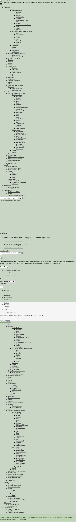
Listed (17, 114)
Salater (10, 82)
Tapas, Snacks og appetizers (15, 85)
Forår (13, 173)
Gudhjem (18, 106)
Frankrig (18, 18)
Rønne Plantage (20, 146)
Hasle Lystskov (20, 139)
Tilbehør (14, 49)
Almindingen (19, 131)
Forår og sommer (17, 88)
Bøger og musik (12, 166)
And (17, 33)
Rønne (17, 115)
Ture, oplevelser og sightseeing (16, 93)
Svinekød (18, 42)
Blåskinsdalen (20, 133)
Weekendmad (15, 52)
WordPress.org (8, 299)
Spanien (18, 28)
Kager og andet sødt (17, 56)
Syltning (10, 83)
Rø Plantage (19, 144)
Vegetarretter (15, 50)
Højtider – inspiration (14, 181)
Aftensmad (11, 9)
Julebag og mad (16, 72)
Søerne (14, 152)
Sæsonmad (11, 87)
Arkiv (1, 281)
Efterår (14, 176)
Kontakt (10, 193)
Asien (17, 14)
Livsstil (6, 165)
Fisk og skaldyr (20, 34)
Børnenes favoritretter (14, 58)
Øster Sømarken (20, 128)
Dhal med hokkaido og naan (11, 272)
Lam (17, 39)
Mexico (18, 23)
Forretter (10, 61)
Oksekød (18, 41)
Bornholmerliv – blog (14, 169)
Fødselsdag (15, 69)
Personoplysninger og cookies (16, 195)
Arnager (18, 99)
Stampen (18, 125)
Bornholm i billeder (13, 187)
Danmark (18, 15)
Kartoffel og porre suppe (10, 275)
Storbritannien (20, 17)
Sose (17, 122)
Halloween (15, 71)
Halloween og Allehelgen (19, 182)
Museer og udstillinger (14, 160)
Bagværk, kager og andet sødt (16, 53)
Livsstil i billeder (12, 188)
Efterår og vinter (16, 90)
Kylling (18, 37)
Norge (17, 26)
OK (17, 519)
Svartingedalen (20, 147)
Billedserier (7, 185)
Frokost (10, 64)
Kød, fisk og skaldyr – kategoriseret (22, 31)
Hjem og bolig (12, 179)
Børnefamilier (12, 155)
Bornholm (7, 91)
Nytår (13, 74)
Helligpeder (19, 109)
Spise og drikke (12, 163)
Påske (13, 76)
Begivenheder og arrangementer (17, 153)
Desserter (10, 60)
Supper (14, 47)
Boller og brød (16, 55)
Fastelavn (14, 68)
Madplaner (11, 77)
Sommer (14, 174)
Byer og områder (17, 95)
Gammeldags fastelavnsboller (12, 270)
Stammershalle (20, 123)
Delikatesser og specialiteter (16, 157)
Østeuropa (19, 29)
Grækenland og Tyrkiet (22, 20)
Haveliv (10, 171)
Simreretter (15, 45)
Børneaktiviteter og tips (14, 168)
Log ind (6, 292)
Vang (17, 126)
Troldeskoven (19, 149)
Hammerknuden (20, 111)
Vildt (17, 44)
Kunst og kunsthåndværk (15, 158)
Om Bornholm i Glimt (14, 192)
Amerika (18, 12)
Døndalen (18, 136)
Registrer (6, 290)
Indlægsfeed (7, 295)
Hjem (1, 200)
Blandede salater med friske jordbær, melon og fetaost (27, 237)
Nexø (17, 117)
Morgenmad (11, 79)
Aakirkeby (19, 96)
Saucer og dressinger (14, 80)
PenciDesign (41, 315)
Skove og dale (16, 130)
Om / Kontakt (8, 190)
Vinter (13, 177)
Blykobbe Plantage (21, 134)
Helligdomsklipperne (22, 107)
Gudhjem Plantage (21, 138)
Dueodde (18, 104)
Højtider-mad (12, 66)
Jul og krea (15, 184)
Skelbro (18, 120)
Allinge (18, 98)
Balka (17, 101)
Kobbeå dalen (20, 141)
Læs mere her (22, 519)
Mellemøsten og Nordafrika (23, 25)
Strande (14, 150)
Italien (17, 21)
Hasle (17, 103)
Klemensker (19, 112)
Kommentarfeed (8, 297)
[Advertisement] (38, 216)
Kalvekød (18, 36)
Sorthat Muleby (20, 118)
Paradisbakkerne (20, 142)
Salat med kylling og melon (15, 244)
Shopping (10, 161)
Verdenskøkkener (17, 10)
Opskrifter (7, 7)
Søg (20, 198)
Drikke (10, 63)
